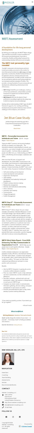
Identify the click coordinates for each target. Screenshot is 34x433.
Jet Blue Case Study (17, 117)
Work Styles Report (12, 248)
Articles (4, 382)
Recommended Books (9, 385)
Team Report (10, 140)
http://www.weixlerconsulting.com (15, 402)
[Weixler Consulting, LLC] (8, 2)
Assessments (6, 380)
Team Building (6, 377)
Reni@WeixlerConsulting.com (14, 405)
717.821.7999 (8, 407)
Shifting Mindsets (18, 324)
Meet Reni (5, 372)
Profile (8, 207)
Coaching (5, 375)
